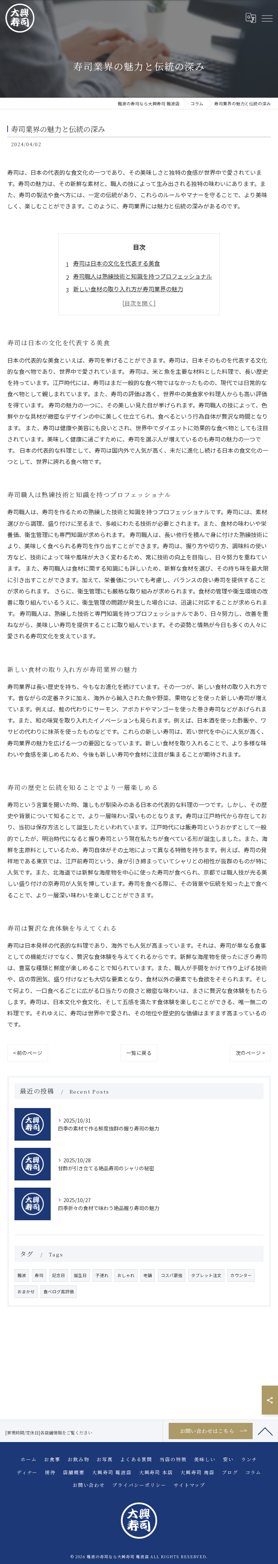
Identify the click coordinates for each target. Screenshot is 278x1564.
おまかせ (26, 1291)
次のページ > (250, 1052)
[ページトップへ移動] (265, 1431)
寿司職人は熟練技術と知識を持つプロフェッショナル (142, 276)
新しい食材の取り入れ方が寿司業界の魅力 (128, 288)
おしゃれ (126, 1275)
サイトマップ (190, 1484)
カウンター (241, 1275)
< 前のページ (27, 1052)
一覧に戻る (139, 1052)
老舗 (147, 1275)
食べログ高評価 (58, 1291)
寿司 (39, 1275)
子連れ (102, 1275)
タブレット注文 (206, 1275)
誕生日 (80, 1275)
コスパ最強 (171, 1275)
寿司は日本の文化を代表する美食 (116, 263)
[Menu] (266, 18)
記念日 (58, 1275)
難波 (21, 1275)
